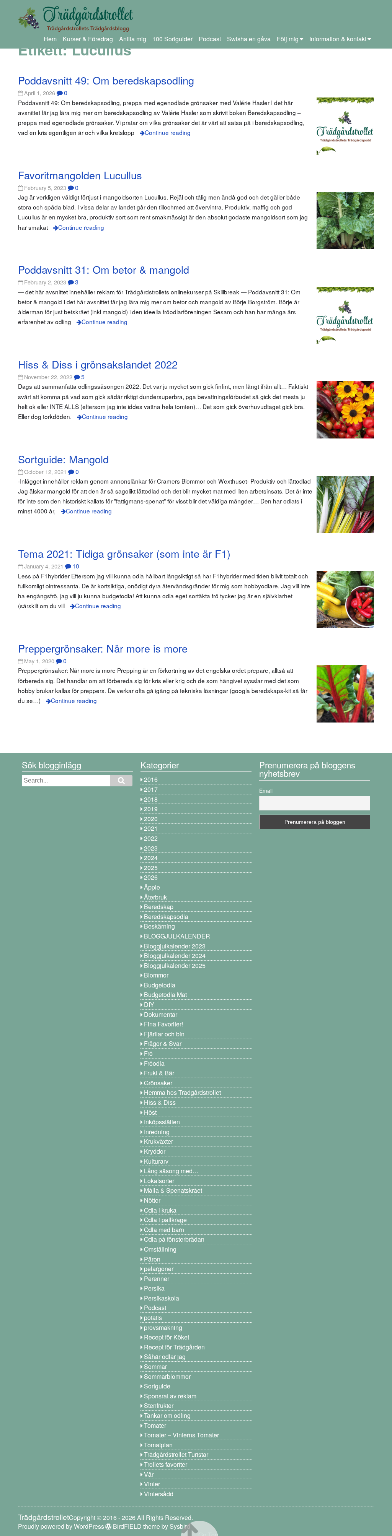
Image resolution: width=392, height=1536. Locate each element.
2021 (151, 828)
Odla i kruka (160, 1210)
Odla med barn (164, 1229)
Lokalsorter (159, 1180)
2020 (151, 818)
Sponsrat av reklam (170, 1395)
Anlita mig (132, 38)
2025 (151, 867)
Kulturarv (156, 1161)
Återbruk (155, 897)
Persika (154, 1288)
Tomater (155, 1425)
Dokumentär (160, 1014)
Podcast (210, 38)
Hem (50, 38)
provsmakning (163, 1327)
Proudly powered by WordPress (61, 1526)
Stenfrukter (158, 1405)
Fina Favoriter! (163, 1024)
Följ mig (288, 38)
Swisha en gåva (249, 38)
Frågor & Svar (162, 1043)
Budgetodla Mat (165, 994)
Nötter (152, 1200)
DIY (149, 1004)
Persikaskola (161, 1298)
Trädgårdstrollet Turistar (176, 1454)
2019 (151, 808)
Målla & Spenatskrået (173, 1190)
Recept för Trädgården (174, 1347)
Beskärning (159, 926)
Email (266, 790)
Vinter (152, 1483)
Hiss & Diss (160, 1102)
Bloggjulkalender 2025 (175, 965)
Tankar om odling (167, 1415)
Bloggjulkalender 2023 (175, 946)
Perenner (156, 1278)
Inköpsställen (162, 1121)
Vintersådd (158, 1493)
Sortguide (157, 1386)
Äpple (152, 887)
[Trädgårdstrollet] (75, 28)
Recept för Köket (166, 1337)
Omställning (160, 1249)
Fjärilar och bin (164, 1033)
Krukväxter (158, 1141)
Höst (150, 1112)
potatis (153, 1317)
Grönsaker (158, 1082)
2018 (151, 799)
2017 (151, 789)
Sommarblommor (167, 1376)
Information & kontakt (337, 38)
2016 (151, 779)
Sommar (155, 1366)
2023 (151, 848)
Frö (148, 1053)
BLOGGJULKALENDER (177, 936)
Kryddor (154, 1151)
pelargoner (158, 1268)
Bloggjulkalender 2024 (175, 955)
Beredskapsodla (166, 916)
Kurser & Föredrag (88, 38)
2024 (151, 857)
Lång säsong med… (171, 1170)
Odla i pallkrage (165, 1219)
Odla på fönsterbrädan (174, 1239)
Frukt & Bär (159, 1072)
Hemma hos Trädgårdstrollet (182, 1092)
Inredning (157, 1131)
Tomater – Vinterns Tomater (181, 1434)
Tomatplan (158, 1444)
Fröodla (154, 1063)
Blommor (156, 975)
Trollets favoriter (165, 1464)
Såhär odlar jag (165, 1356)
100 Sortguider (172, 38)
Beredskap (158, 906)
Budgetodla (159, 985)
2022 (151, 838)
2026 (151, 877)
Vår (149, 1474)
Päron (152, 1259)
